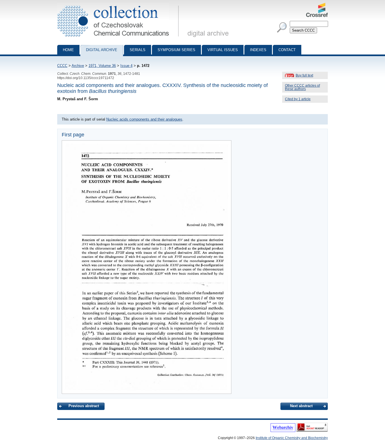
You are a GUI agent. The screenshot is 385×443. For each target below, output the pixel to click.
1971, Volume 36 (102, 66)
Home (68, 50)
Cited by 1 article (298, 99)
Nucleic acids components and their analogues (144, 119)
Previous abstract (83, 406)
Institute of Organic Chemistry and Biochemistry (292, 438)
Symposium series (176, 50)
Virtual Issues (222, 50)
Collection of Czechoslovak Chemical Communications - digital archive (119, 5)
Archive (78, 66)
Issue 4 (126, 66)
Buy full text (304, 75)
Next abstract (301, 406)
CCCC (62, 66)
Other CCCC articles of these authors (302, 87)
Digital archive (101, 50)
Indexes (258, 50)
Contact (287, 50)
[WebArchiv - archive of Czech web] (283, 431)
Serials (137, 50)
